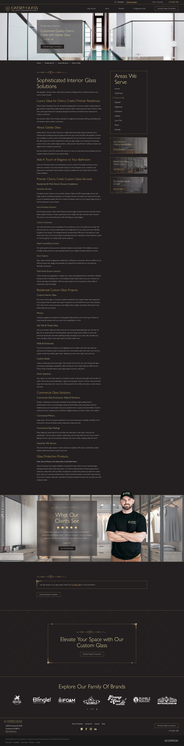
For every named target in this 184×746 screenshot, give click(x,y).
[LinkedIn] (95, 729)
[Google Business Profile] (82, 729)
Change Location (131, 2)
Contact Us (88, 724)
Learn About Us (118, 169)
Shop (103, 724)
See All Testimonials (67, 548)
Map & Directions (11, 731)
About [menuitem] (107, 8)
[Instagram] (91, 729)
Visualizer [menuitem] (121, 8)
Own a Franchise (157, 2)
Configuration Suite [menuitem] (139, 8)
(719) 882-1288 (173, 2)
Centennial (120, 2)
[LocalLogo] (22, 8)
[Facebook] (86, 729)
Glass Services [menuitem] (91, 8)
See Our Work (118, 189)
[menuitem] (129, 88)
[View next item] (97, 709)
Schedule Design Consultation (166, 8)
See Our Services (118, 149)
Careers (97, 724)
